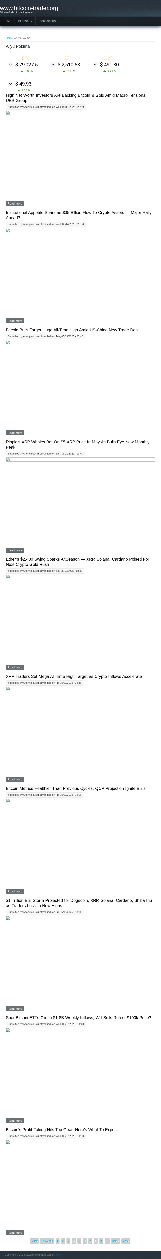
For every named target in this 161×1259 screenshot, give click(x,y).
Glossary (25, 21)
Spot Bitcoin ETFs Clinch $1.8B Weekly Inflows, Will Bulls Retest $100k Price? (78, 1017)
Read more (16, 203)
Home (7, 21)
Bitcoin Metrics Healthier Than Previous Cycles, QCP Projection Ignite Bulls (75, 788)
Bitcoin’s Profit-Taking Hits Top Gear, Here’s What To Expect (62, 1129)
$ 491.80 (109, 65)
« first (34, 1241)
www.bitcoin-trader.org (29, 8)
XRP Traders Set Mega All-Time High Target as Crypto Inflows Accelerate (74, 676)
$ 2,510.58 (69, 65)
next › (115, 1241)
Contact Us (47, 21)
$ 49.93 (23, 84)
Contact (57, 1254)
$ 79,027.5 (26, 65)
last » (126, 1241)
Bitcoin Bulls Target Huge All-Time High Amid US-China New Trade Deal (72, 330)
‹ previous (47, 1241)
